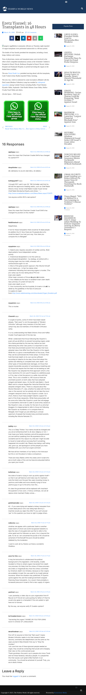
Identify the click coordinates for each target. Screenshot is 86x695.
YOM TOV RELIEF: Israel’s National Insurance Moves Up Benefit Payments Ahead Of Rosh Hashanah (72, 159)
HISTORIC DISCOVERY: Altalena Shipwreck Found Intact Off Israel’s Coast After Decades (72, 138)
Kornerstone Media (60, 693)
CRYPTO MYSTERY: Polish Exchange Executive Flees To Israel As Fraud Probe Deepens (72, 57)
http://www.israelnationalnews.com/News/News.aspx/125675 (30, 193)
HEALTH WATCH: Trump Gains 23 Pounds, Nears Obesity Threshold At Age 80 (72, 76)
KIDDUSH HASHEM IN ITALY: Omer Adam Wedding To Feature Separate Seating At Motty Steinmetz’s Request (72, 223)
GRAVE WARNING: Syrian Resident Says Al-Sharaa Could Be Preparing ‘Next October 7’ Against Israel (72, 96)
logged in (16, 676)
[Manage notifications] (81, 690)
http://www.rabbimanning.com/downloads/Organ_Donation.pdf (34, 293)
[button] (66, 1)
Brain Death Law (14, 73)
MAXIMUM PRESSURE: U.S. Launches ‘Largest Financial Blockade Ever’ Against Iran (72, 117)
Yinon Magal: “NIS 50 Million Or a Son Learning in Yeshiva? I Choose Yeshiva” (72, 200)
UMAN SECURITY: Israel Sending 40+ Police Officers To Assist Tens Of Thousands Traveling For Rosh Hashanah (72, 180)
